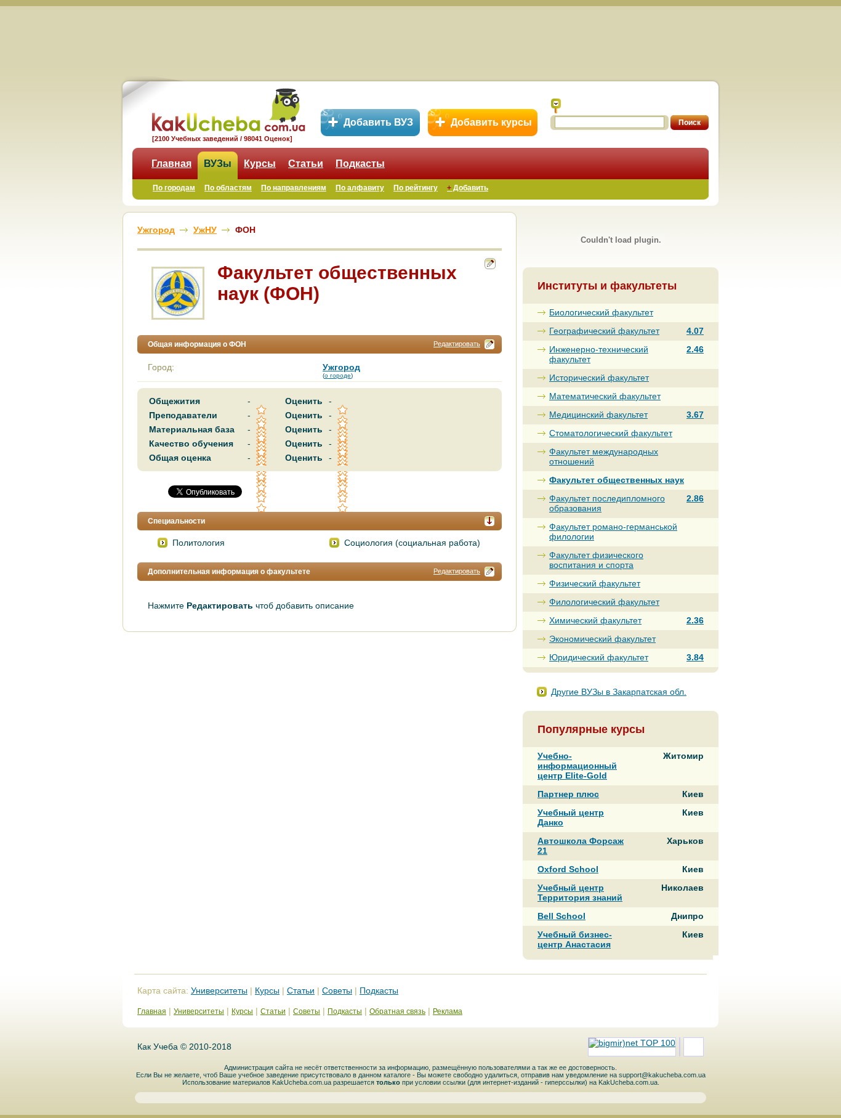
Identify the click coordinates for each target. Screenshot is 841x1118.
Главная (171, 163)
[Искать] (556, 106)
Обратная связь (397, 1011)
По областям (228, 188)
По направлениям (293, 188)
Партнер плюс (568, 794)
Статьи (305, 163)
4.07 (695, 331)
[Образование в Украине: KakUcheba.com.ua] (227, 108)
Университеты (219, 990)
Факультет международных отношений (603, 456)
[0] (262, 487)
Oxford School (567, 869)
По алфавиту (360, 188)
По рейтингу (415, 188)
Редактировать (456, 343)
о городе (337, 375)
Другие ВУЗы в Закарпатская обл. (618, 692)
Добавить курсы (491, 122)
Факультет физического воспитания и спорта (596, 560)
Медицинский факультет (598, 414)
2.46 (695, 349)
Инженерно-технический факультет (598, 354)
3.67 (695, 414)
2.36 (695, 620)
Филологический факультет (604, 602)
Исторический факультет (599, 378)
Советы (337, 990)
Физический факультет (594, 583)
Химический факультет (595, 620)
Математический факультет (605, 396)
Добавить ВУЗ (378, 122)
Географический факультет (604, 331)
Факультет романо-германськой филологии (613, 531)
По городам (174, 188)
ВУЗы (217, 163)
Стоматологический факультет (610, 433)
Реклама (447, 1011)
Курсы (260, 163)
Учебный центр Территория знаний (579, 892)
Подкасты (360, 163)
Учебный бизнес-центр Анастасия (574, 939)
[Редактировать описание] (489, 344)
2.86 (695, 498)
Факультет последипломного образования (607, 503)
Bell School (561, 916)
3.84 (695, 657)
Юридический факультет (598, 657)
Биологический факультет (601, 312)
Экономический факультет (602, 639)
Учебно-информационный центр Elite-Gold (577, 765)
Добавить (467, 188)
